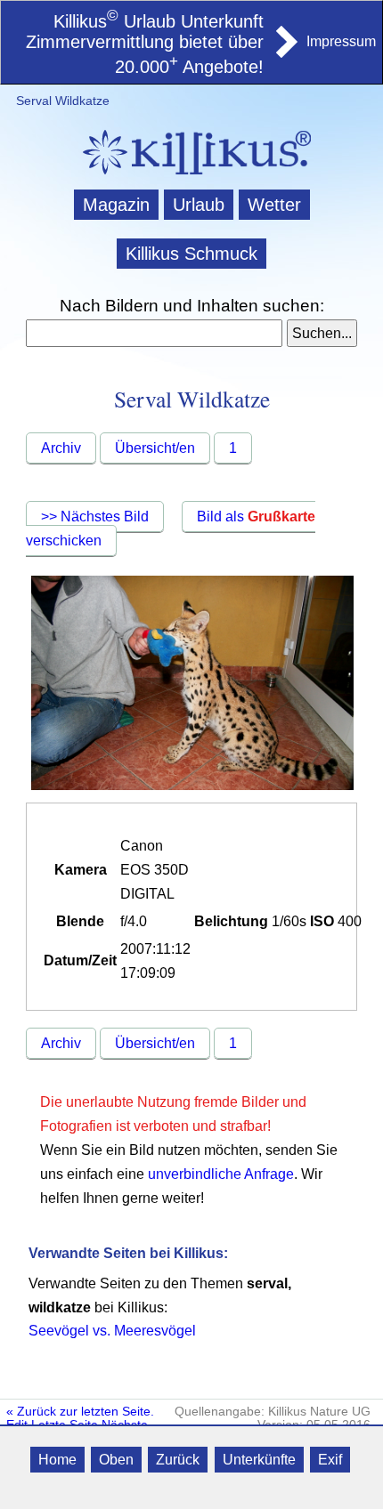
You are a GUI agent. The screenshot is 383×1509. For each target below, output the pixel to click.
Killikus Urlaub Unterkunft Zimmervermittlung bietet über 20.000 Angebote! (145, 44)
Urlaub (198, 204)
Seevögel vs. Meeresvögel (112, 1330)
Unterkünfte (259, 1459)
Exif (330, 1459)
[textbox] (154, 333)
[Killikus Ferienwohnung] (285, 52)
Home (57, 1459)
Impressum (341, 41)
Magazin (116, 204)
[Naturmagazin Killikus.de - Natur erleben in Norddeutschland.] (191, 176)
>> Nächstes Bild (95, 516)
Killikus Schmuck (191, 253)
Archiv (61, 448)
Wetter (274, 204)
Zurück (178, 1459)
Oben (116, 1459)
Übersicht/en (155, 448)
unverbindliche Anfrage (221, 1174)
